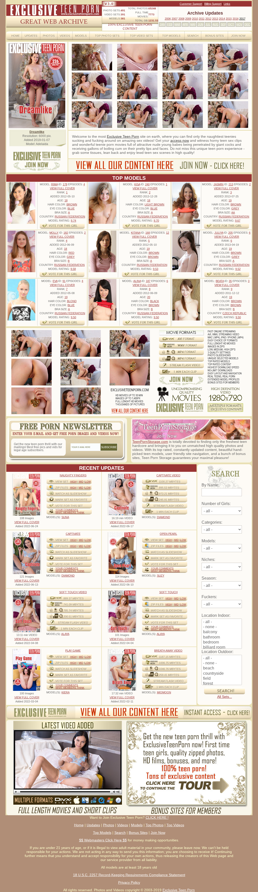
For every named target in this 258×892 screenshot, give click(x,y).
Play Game (73, 650)
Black (154, 301)
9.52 (238, 268)
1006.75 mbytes (170, 662)
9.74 (73, 220)
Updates (31, 35)
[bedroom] (222, 642)
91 (64, 280)
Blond (72, 301)
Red (71, 252)
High (73, 481)
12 (167, 232)
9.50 (73, 317)
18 (66, 200)
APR (185, 24)
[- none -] (222, 627)
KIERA (65, 692)
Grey (235, 208)
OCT (231, 24)
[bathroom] (222, 637)
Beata (220, 280)
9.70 (156, 220)
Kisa (137, 184)
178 (65, 184)
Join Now (238, 35)
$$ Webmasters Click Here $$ (103, 840)
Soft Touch (168, 592)
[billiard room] (222, 647)
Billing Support (212, 3)
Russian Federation (70, 216)
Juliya (218, 232)
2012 (208, 18)
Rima (54, 184)
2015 (229, 18)
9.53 (155, 268)
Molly (53, 232)
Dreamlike (36, 132)
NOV (239, 24)
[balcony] (222, 632)
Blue (71, 208)
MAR (177, 24)
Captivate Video (168, 475)
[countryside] (222, 673)
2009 (188, 18)
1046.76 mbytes (170, 668)
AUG (215, 24)
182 (65, 232)
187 (148, 280)
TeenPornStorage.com (150, 442)
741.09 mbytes (73, 604)
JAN (162, 24)
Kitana (135, 232)
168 (147, 232)
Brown (72, 204)
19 (230, 200)
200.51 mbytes (73, 616)
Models (81, 35)
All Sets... (224, 697)
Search (193, 35)
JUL (207, 24)
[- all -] (222, 622)
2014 (222, 18)
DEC (247, 24)
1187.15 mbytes (169, 656)
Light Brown (154, 204)
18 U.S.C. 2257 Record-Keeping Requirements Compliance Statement (129, 875)
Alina (137, 280)
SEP (223, 24)
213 (231, 184)
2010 (195, 18)
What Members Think (69, 512)
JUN (200, 24)
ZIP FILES (61, 487)
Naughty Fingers (73, 475)
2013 (215, 18)
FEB (169, 24)
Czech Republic (234, 313)
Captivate (73, 533)
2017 (242, 18)
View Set (61, 481)
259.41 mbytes (169, 674)
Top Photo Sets (107, 35)
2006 (168, 18)
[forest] (222, 683)
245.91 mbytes (169, 499)
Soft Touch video (73, 592)
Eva (55, 280)
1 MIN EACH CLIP (167, 511)
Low (88, 481)
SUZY (160, 575)
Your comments (66, 510)
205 (230, 232)
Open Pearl (168, 533)
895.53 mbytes (169, 487)
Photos (49, 35)
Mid (81, 481)
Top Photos (155, 825)
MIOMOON (164, 692)
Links (227, 3)
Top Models (171, 35)
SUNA (65, 517)
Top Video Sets (141, 35)
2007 (175, 18)
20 (148, 297)
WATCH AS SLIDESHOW (70, 493)
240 (147, 184)
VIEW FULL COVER (62, 188)
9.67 (237, 220)
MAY (193, 24)
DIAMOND (163, 517)
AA (233, 212)
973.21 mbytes (169, 493)
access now (179, 140)
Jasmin (218, 184)
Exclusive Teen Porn (123, 136)
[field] (222, 678)
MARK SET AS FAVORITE (71, 499)
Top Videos (175, 825)
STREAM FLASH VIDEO (168, 505)
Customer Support (191, 3)
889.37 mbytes (73, 598)
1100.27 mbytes (169, 481)
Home (15, 35)
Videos (65, 35)
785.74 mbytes (73, 610)
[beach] (222, 668)
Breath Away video (168, 650)
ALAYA (65, 633)
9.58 (73, 268)
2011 (202, 18)
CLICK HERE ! (157, 817)
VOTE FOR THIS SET (69, 505)
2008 (181, 18)
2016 (236, 18)
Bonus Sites (214, 35)
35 (230, 280)
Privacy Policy (129, 882)
